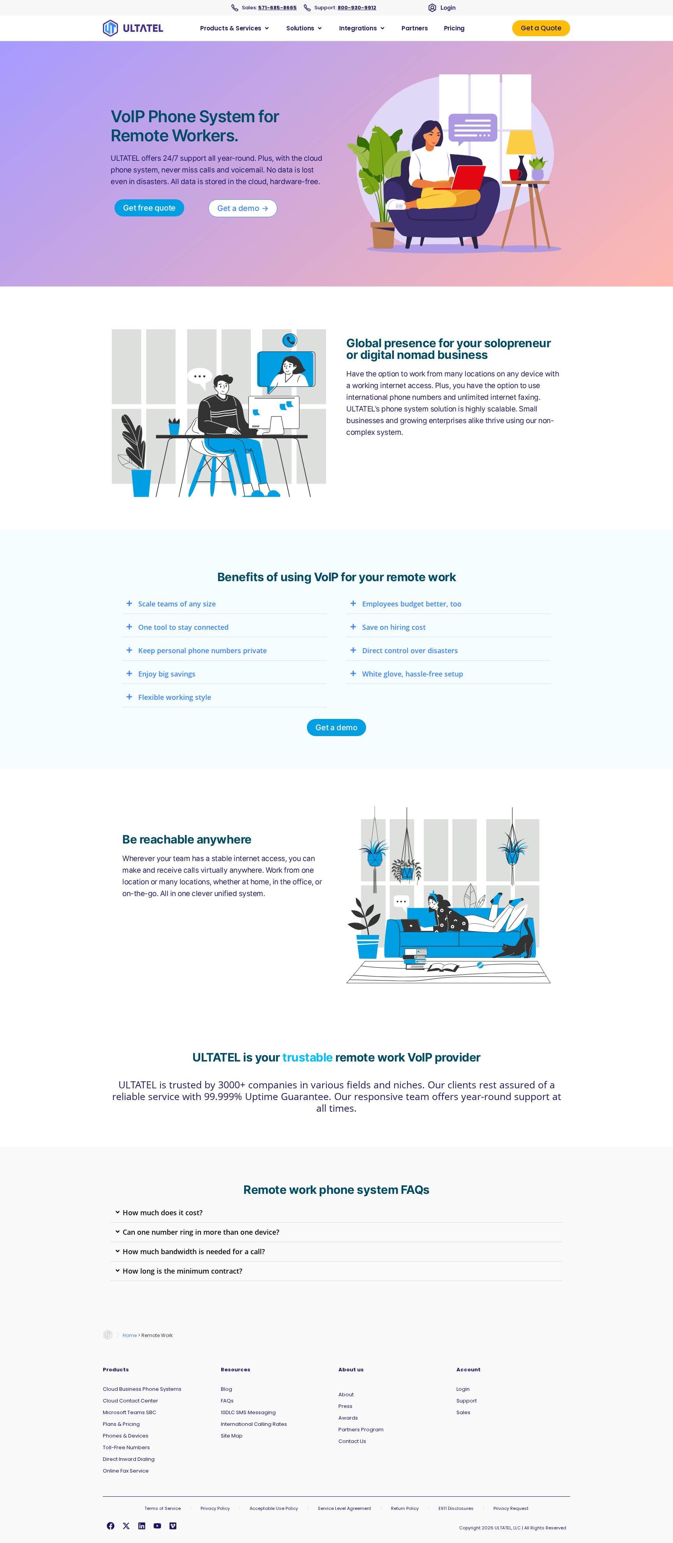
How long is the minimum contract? (182, 1271)
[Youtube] (157, 1526)
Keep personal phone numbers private (202, 650)
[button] (224, 604)
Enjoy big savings (167, 673)
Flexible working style (174, 697)
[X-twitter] (126, 1526)
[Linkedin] (142, 1526)
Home (130, 1335)
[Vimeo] (173, 1526)
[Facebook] (110, 1526)
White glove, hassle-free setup (412, 673)
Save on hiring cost (394, 627)
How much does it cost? (163, 1212)
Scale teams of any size (177, 603)
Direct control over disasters (410, 650)
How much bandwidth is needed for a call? (194, 1251)
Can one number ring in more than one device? (201, 1232)
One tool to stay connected (183, 627)
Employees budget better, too (412, 603)
